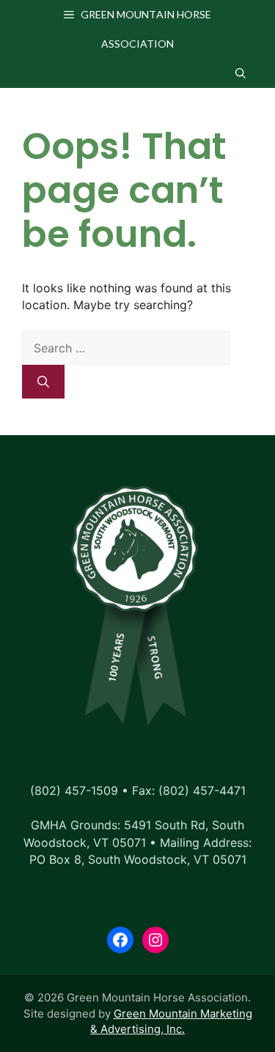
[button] (240, 73)
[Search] (43, 382)
